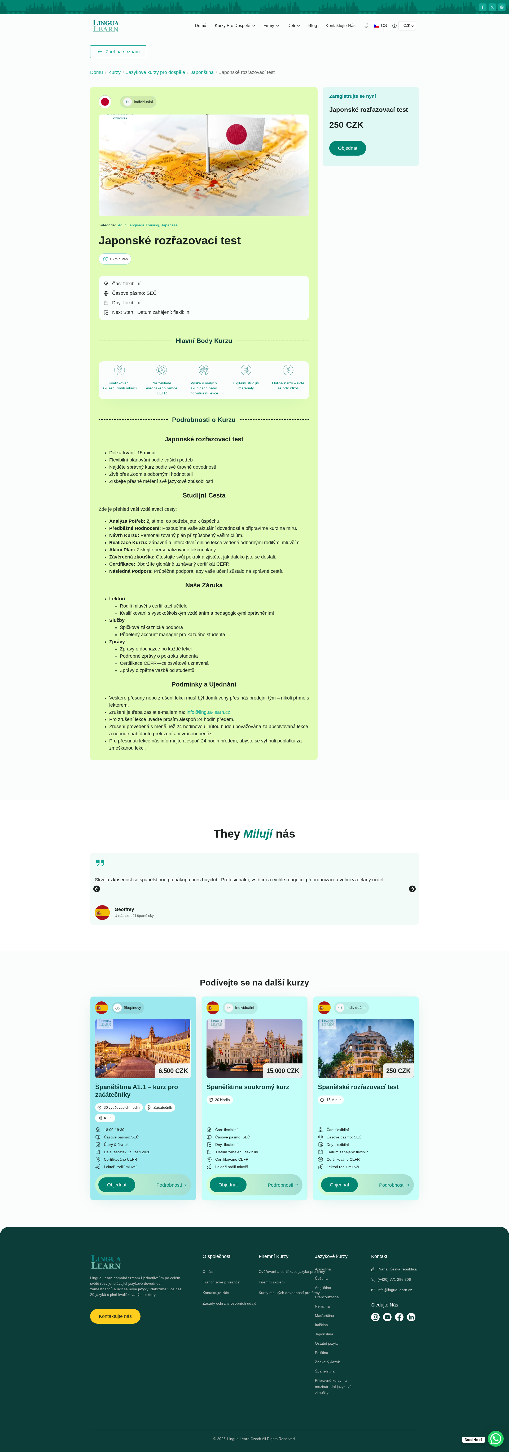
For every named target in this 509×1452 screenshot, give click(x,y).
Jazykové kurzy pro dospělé (155, 72)
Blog (312, 25)
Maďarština (324, 1315)
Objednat (347, 148)
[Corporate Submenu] (278, 25)
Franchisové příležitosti (222, 1282)
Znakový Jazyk (327, 1362)
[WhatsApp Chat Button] (496, 1439)
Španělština (325, 1371)
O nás (208, 1271)
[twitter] (492, 7)
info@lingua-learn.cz (208, 712)
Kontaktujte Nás (341, 25)
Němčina (322, 1306)
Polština (321, 1352)
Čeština (321, 1278)
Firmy (269, 25)
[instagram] (502, 7)
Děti (291, 25)
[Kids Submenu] (299, 25)
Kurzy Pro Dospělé (232, 25)
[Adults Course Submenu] (254, 25)
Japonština (202, 72)
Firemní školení (272, 1282)
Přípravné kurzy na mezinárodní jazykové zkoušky (333, 1386)
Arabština (323, 1269)
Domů (200, 25)
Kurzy (114, 72)
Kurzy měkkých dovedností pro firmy (282, 1293)
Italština (321, 1325)
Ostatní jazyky (327, 1343)
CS (383, 25)
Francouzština (327, 1297)
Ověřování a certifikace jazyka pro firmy (282, 1271)
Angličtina (323, 1288)
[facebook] (482, 7)
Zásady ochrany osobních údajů (226, 1303)
